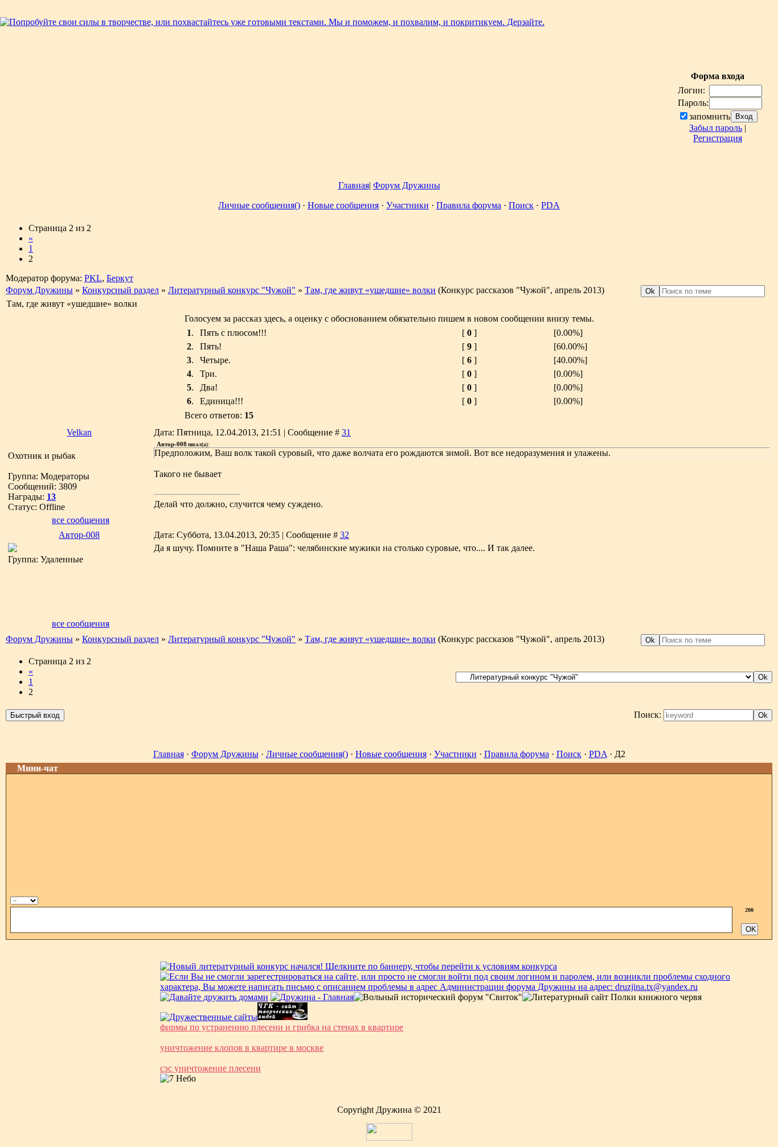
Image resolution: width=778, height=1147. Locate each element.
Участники (407, 205)
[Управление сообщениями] (763, 899)
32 (344, 535)
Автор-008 (79, 535)
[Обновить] (739, 899)
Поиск (521, 205)
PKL (93, 278)
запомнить (709, 116)
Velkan (79, 432)
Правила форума (468, 205)
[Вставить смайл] (751, 899)
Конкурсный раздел (120, 290)
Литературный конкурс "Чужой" (232, 290)
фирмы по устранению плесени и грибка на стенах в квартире (281, 1027)
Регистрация (717, 138)
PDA (550, 205)
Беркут (120, 278)
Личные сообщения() (259, 205)
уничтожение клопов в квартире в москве (242, 1048)
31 (346, 432)
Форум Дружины (406, 185)
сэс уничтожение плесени (210, 1068)
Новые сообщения (343, 205)
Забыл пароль (715, 128)
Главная (353, 185)
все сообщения (80, 520)
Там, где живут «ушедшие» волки (370, 290)
